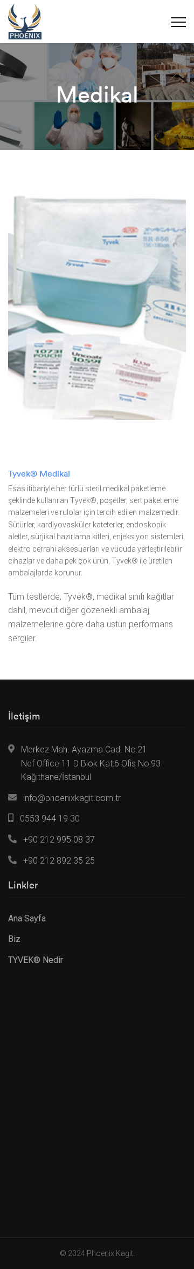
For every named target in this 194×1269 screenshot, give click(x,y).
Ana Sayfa (27, 918)
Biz (14, 939)
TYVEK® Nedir (35, 960)
